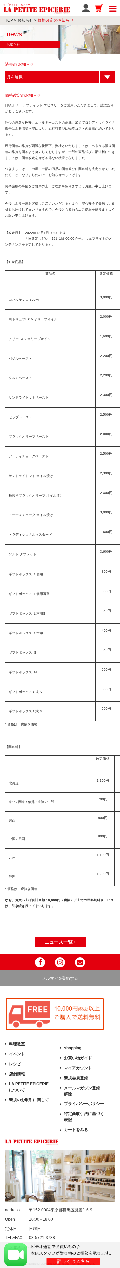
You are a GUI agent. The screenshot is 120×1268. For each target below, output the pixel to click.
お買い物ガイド (78, 1058)
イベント (17, 1054)
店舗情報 (17, 1074)
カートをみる (76, 1129)
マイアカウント (78, 1068)
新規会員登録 (76, 1078)
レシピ (15, 1064)
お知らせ (25, 20)
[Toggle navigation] (113, 7)
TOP (9, 20)
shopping (72, 1048)
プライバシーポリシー (84, 1103)
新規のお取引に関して (29, 1100)
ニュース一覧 (59, 942)
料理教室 (17, 1044)
